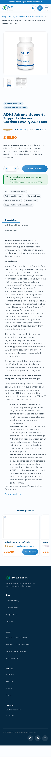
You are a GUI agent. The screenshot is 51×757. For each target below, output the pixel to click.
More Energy (31, 200)
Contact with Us (13, 494)
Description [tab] (11, 220)
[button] (43, 35)
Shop (4, 17)
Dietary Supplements (18, 17)
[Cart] (40, 8)
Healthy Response (12, 200)
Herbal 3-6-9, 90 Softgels (17, 542)
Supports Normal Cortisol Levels (19, 205)
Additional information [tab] (17, 225)
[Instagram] (45, 738)
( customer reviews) (24, 546)
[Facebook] (38, 738)
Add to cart (35, 168)
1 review (22, 130)
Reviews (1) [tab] (10, 230)
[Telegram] (30, 738)
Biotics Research (37, 17)
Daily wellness (34, 196)
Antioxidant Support (13, 196)
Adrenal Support (18, 192)
